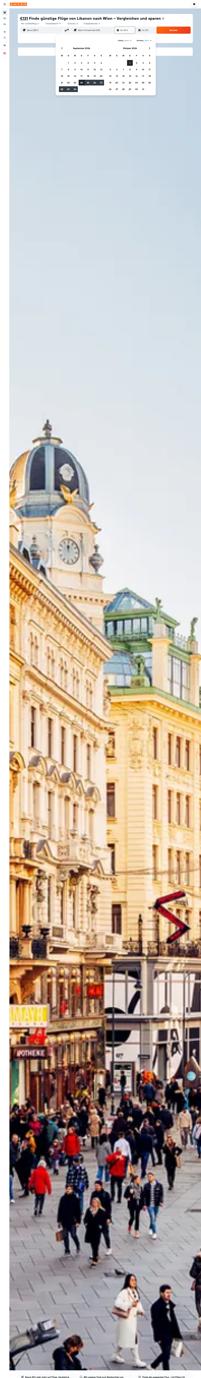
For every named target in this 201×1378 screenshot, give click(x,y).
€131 (24, 18)
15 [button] (68, 76)
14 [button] (62, 76)
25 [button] (88, 82)
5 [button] (94, 63)
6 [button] (101, 63)
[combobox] (30, 23)
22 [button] (68, 82)
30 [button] (75, 89)
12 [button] (95, 69)
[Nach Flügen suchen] (4, 12)
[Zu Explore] (4, 32)
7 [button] (61, 69)
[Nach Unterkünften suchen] (4, 18)
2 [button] (75, 63)
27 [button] (101, 82)
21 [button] (62, 82)
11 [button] (88, 69)
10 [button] (81, 69)
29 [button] (68, 89)
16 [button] (75, 76)
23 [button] (75, 82)
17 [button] (81, 76)
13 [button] (101, 69)
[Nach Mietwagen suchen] (4, 24)
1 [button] (68, 63)
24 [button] (81, 82)
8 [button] (68, 69)
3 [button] (81, 63)
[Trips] (4, 45)
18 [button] (88, 76)
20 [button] (101, 76)
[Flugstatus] (4, 37)
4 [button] (88, 63)
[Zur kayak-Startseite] (18, 4)
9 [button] (75, 69)
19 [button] (95, 76)
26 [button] (94, 82)
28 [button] (62, 89)
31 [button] (143, 89)
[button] (5, 4)
